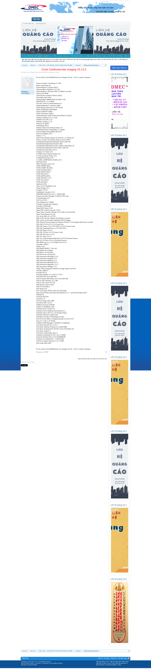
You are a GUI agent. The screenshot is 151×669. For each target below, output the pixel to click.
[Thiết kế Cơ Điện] (78, 667)
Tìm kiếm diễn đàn (28, 23)
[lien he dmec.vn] (39, 53)
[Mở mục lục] (105, 65)
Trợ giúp (106, 658)
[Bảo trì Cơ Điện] (81, 667)
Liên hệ (100, 658)
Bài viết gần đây (41, 23)
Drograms (52, 72)
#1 (106, 352)
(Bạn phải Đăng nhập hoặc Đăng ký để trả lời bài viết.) (92, 358)
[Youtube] (84, 667)
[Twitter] (74, 667)
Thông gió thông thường (36, 72)
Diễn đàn (36, 19)
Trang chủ (26, 19)
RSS (128, 658)
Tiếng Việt (25, 658)
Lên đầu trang (122, 658)
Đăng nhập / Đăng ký (119, 68)
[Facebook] (71, 667)
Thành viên (47, 19)
